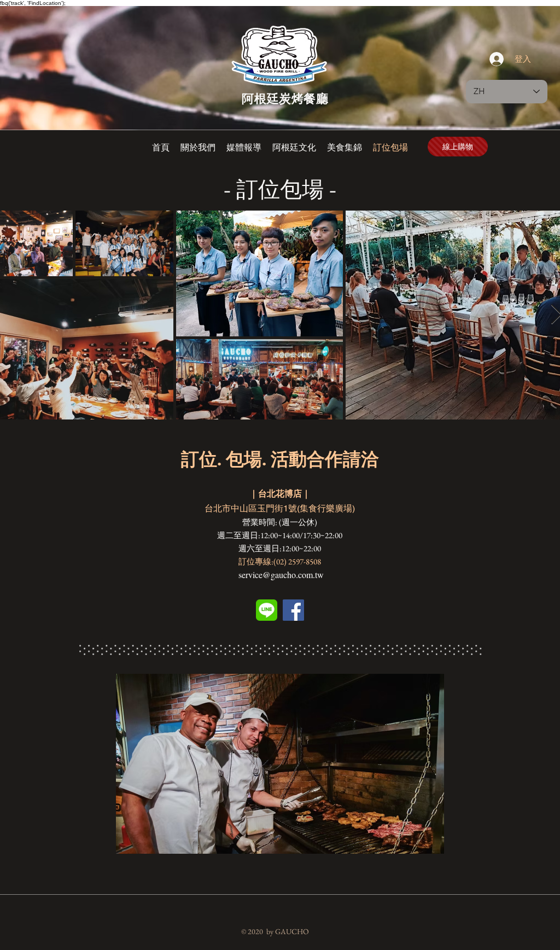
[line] (266, 610)
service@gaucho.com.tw (281, 574)
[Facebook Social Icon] (293, 610)
